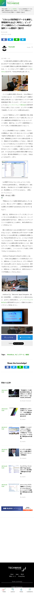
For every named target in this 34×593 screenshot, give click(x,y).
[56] (14, 162)
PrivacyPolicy (21, 576)
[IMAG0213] (14, 277)
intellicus (11, 354)
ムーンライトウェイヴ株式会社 (17, 105)
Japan (17, 574)
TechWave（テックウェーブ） (13, 3)
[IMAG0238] (14, 76)
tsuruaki (11, 47)
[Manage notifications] (3, 589)
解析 (27, 354)
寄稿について (12, 576)
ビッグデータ (20, 354)
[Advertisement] (17, 540)
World (22, 574)
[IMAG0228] (14, 310)
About (11, 574)
